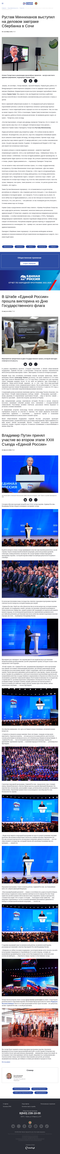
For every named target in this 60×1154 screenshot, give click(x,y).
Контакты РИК (7, 1106)
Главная (4, 8)
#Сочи (31, 246)
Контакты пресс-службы (28, 1106)
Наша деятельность (13, 8)
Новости (22, 8)
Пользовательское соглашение (30, 1135)
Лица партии (25, 1104)
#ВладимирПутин (41, 1092)
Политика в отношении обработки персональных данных (30, 1138)
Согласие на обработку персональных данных (30, 1140)
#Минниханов (7, 246)
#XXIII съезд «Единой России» (23, 1092)
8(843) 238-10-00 (30, 1113)
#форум (53, 246)
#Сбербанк (20, 246)
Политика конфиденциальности (30, 1137)
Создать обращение (29, 263)
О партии (5, 1104)
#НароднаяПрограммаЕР (21, 1088)
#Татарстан (42, 246)
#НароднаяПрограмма (39, 1088)
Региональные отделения (48, 1104)
